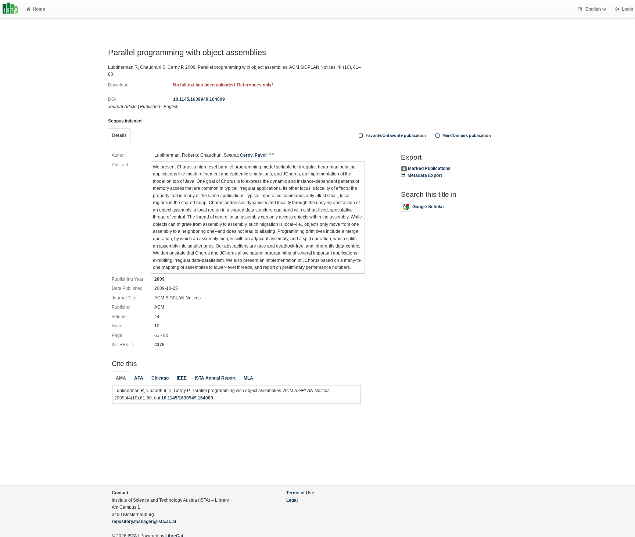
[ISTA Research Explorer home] (10, 9)
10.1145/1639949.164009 (199, 99)
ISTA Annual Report (215, 378)
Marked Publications (429, 168)
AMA (121, 378)
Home (39, 9)
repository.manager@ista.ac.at (144, 521)
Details (119, 135)
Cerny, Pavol (257, 155)
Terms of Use (300, 492)
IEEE (182, 378)
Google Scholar (428, 206)
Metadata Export (425, 175)
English (593, 9)
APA (138, 378)
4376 (159, 344)
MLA (248, 378)
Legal (292, 500)
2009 (159, 279)
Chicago (160, 378)
